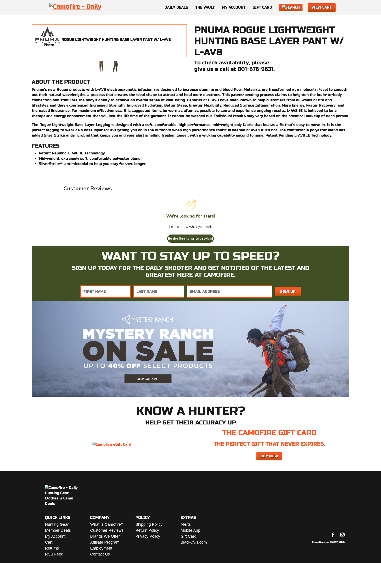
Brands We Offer (105, 536)
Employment (101, 548)
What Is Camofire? (106, 524)
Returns (52, 548)
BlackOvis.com (194, 542)
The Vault (205, 7)
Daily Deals (176, 7)
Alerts (186, 524)
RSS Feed (54, 554)
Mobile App (190, 530)
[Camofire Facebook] (333, 535)
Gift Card (262, 7)
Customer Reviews (106, 530)
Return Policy (147, 530)
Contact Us (100, 554)
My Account (234, 7)
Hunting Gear (57, 524)
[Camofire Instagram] (342, 535)
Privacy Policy (147, 536)
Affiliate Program (105, 542)
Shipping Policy (148, 524)
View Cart (322, 7)
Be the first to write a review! (190, 238)
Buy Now (269, 456)
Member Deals (58, 530)
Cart (48, 542)
